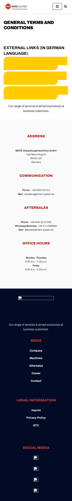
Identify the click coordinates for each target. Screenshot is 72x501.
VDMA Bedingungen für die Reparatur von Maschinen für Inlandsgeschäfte (36, 93)
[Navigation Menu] (57, 6)
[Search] (65, 6)
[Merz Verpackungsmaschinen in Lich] (15, 6)
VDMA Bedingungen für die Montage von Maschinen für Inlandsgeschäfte (35, 78)
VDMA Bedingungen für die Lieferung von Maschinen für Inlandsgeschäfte (35, 63)
